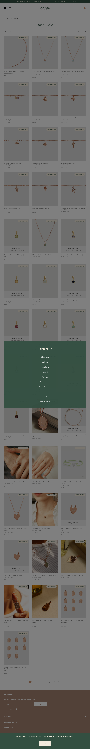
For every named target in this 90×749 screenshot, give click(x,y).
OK (45, 744)
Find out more (54, 736)
